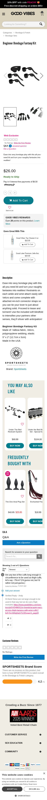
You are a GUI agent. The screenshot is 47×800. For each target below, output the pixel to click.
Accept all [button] (12, 789)
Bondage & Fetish (22, 32)
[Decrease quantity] (5, 192)
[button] (3, 14)
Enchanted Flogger (38, 502)
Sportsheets (20, 369)
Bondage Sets (11, 35)
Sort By (4, 569)
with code (23, 2)
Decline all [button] (34, 789)
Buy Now (15, 445)
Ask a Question (10, 149)
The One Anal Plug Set (15, 502)
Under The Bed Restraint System (15, 430)
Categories (7, 32)
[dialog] (23, 785)
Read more (33, 784)
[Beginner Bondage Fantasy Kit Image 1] (23, 76)
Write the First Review (22, 143)
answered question (19, 146)
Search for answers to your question (21, 552)
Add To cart (20, 200)
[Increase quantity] (15, 192)
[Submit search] (39, 556)
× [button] (44, 773)
